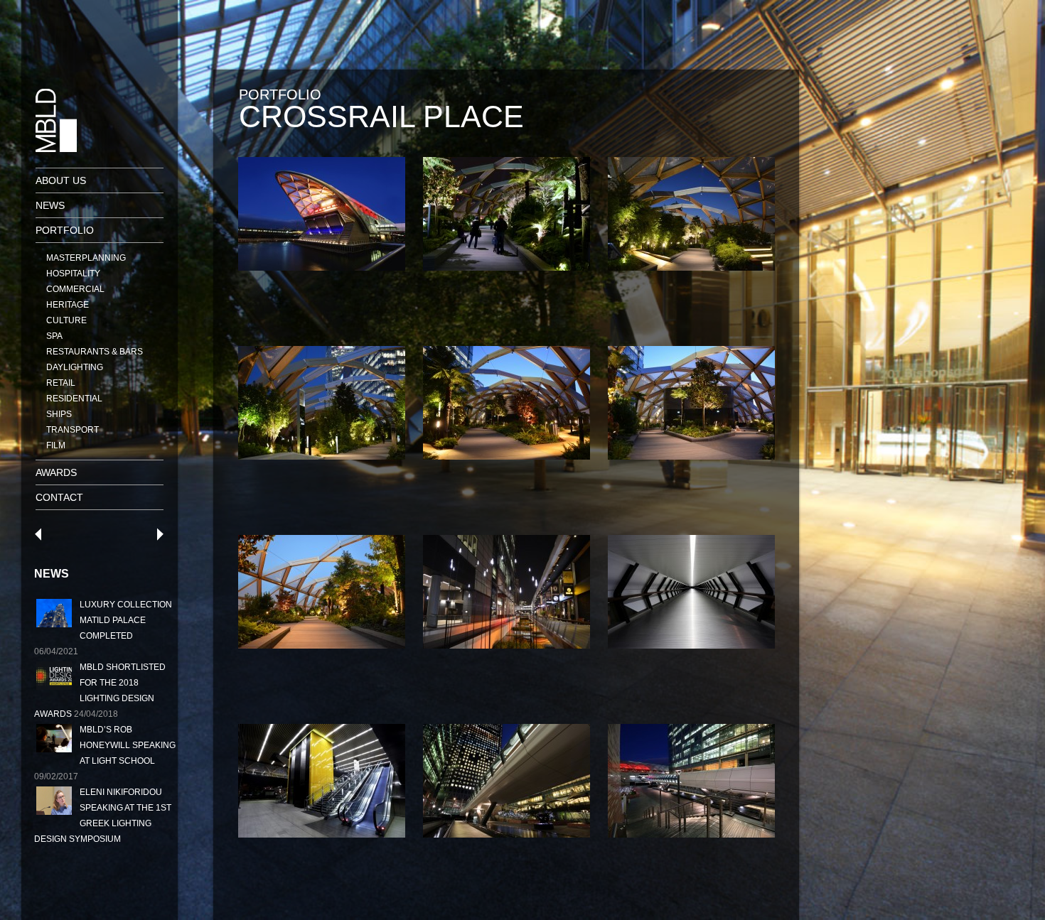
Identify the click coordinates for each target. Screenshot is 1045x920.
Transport (72, 430)
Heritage (67, 305)
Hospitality (73, 273)
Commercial (75, 289)
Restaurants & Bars (94, 352)
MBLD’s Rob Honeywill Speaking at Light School (128, 745)
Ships (59, 414)
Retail (60, 383)
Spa (54, 336)
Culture (66, 320)
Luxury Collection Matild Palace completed (126, 620)
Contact (59, 497)
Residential (74, 399)
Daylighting (74, 367)
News (50, 205)
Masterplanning (86, 258)
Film (55, 445)
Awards (56, 472)
